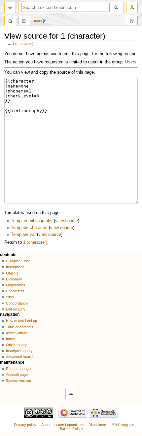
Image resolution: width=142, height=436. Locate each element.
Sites (10, 297)
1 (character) (22, 44)
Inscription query (19, 351)
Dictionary (14, 279)
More (38, 20)
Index (10, 339)
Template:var (23, 234)
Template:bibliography (32, 221)
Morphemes (15, 285)
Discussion (24, 21)
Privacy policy (25, 425)
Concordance (17, 303)
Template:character (29, 227)
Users (130, 62)
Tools (131, 21)
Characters (15, 291)
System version (18, 380)
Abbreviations (17, 333)
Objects (12, 273)
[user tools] (132, 7)
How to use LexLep (21, 321)
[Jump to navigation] (10, 7)
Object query (16, 345)
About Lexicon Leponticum (62, 425)
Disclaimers (98, 425)
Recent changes (19, 369)
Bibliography (15, 309)
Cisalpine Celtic (18, 261)
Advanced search (20, 357)
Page (10, 21)
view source (66, 221)
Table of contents (19, 327)
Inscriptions (15, 267)
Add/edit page (17, 375)
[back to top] (71, 393)
